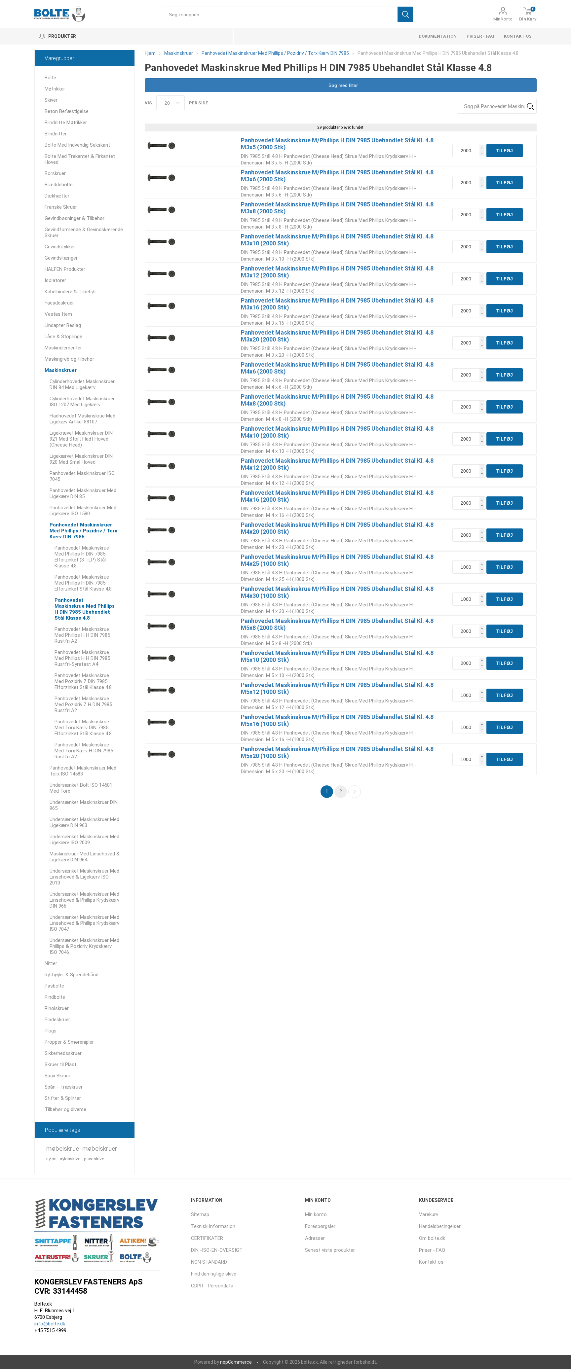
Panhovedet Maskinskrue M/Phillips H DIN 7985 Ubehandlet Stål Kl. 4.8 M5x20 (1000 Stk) (337, 752)
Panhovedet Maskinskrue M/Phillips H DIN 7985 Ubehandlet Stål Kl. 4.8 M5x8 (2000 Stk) (337, 624)
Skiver (51, 100)
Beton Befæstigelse (67, 111)
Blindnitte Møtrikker (66, 123)
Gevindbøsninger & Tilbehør (74, 218)
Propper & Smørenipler (69, 1042)
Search (530, 106)
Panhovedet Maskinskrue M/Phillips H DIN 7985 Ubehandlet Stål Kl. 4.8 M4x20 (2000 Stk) (337, 528)
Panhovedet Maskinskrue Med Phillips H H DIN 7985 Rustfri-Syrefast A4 (82, 658)
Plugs (51, 1031)
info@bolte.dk (49, 1324)
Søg (405, 14)
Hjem (150, 53)
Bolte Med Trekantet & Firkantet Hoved (80, 159)
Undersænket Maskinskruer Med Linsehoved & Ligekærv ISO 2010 (84, 877)
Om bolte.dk (432, 1238)
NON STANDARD (209, 1262)
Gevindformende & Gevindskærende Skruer (84, 232)
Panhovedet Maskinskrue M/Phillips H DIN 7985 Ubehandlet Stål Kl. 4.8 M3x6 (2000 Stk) (337, 176)
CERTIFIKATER (207, 1238)
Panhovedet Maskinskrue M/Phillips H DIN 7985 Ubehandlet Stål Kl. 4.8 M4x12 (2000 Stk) (337, 464)
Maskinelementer (63, 348)
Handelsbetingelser (440, 1226)
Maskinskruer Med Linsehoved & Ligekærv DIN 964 (85, 857)
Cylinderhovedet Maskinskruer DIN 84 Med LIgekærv (82, 384)
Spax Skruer (57, 1076)
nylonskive (70, 1158)
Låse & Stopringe (63, 337)
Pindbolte (55, 997)
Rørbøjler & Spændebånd (71, 975)
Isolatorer (55, 280)
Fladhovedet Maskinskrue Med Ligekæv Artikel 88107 (82, 419)
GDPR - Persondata (212, 1286)
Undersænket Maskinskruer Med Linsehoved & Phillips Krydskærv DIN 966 (84, 900)
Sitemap (200, 1214)
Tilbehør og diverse (65, 1109)
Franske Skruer (61, 207)
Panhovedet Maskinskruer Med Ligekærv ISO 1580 (83, 511)
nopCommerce (236, 1362)
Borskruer (55, 173)
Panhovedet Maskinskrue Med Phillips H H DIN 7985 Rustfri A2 (82, 635)
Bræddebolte (59, 185)
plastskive (94, 1158)
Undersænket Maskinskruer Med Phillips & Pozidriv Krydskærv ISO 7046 (84, 946)
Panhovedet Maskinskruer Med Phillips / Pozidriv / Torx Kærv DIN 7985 (83, 531)
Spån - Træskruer (64, 1087)
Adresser (315, 1238)
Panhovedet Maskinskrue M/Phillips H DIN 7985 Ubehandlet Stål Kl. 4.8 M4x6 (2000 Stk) (337, 368)
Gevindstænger (61, 258)
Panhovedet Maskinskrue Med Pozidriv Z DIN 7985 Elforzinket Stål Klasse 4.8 (83, 681)
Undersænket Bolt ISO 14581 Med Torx (81, 788)
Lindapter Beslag (63, 325)
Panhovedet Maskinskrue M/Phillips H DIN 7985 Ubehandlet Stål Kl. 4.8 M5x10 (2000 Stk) (337, 656)
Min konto (503, 19)
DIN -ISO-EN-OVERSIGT (217, 1250)
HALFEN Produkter (65, 269)
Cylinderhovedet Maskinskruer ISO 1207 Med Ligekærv (82, 402)
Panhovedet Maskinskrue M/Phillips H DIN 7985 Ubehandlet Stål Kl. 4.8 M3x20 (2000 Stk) (337, 336)
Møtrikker (55, 89)
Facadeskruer (59, 303)
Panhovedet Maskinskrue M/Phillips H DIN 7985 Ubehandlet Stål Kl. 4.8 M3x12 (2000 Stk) (337, 272)
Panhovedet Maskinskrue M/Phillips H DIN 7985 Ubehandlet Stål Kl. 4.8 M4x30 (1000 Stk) (337, 592)
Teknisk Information (213, 1226)
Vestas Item (58, 314)
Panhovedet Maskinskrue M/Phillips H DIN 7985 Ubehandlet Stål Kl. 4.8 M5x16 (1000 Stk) (337, 720)
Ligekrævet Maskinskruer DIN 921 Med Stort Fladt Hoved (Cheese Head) (81, 439)
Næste (354, 791)
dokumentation (438, 36)
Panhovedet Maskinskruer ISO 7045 (82, 476)
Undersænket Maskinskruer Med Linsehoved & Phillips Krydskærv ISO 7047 (84, 923)
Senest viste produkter (330, 1250)
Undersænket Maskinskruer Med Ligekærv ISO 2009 (84, 840)
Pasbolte (54, 986)
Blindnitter (56, 134)
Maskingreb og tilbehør (69, 359)
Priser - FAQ (480, 36)
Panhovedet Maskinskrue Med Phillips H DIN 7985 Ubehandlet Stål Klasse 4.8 (85, 609)
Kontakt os (518, 36)
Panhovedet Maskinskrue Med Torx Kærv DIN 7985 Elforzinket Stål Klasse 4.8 (83, 728)
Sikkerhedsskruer (63, 1053)
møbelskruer (99, 1148)
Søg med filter (342, 85)
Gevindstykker (60, 247)
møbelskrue (62, 1148)
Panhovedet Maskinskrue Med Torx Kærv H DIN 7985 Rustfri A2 (84, 751)
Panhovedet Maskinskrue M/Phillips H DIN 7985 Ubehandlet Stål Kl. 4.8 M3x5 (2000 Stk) (337, 144)
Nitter (51, 963)
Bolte (50, 78)
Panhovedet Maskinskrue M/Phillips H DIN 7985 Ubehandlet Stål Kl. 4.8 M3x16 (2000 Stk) (337, 304)
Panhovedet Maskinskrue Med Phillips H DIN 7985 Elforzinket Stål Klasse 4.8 (83, 583)
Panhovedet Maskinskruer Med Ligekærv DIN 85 (83, 493)
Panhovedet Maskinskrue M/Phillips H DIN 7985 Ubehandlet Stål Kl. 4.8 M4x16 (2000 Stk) (337, 496)
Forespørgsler (320, 1226)
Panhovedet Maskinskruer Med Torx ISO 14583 (83, 771)
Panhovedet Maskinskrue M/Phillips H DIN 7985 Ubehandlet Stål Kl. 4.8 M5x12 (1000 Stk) (337, 688)
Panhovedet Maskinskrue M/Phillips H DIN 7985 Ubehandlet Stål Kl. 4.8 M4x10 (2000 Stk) (337, 432)
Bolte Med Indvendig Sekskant (77, 145)
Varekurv (428, 1214)
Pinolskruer (57, 1008)
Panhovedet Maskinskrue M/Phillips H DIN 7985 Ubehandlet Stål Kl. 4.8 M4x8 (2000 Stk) (337, 400)
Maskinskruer (61, 370)
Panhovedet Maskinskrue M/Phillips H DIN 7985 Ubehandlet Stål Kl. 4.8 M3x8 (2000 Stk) (337, 208)
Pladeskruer (57, 1020)
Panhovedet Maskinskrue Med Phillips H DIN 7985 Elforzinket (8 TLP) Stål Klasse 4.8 (82, 557)
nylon (51, 1158)
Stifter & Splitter (63, 1098)
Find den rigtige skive (213, 1274)
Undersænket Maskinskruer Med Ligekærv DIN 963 (84, 822)
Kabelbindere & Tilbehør (70, 292)
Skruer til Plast (60, 1064)
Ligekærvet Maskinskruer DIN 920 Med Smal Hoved (81, 459)
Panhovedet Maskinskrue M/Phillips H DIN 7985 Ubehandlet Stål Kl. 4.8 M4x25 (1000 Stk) (337, 560)
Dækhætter (57, 196)
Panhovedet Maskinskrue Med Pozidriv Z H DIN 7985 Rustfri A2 (83, 704)
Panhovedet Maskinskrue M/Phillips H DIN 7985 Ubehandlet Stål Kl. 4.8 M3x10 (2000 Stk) (337, 240)
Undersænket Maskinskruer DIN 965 (84, 805)
